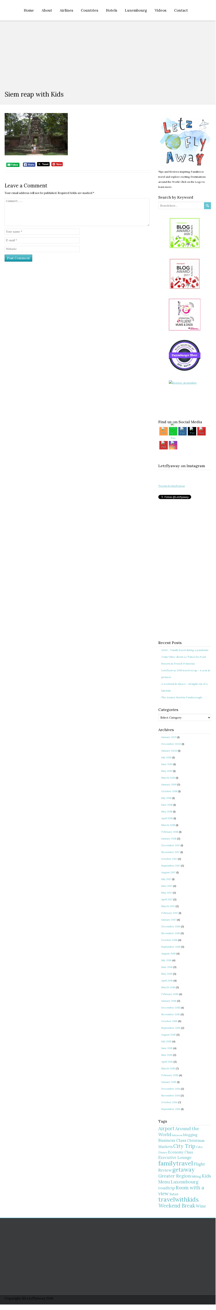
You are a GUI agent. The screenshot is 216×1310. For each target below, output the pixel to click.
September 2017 (170, 865)
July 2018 (166, 798)
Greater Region (174, 1176)
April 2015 (167, 1061)
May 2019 (166, 770)
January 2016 (168, 1000)
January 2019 (168, 784)
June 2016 (167, 967)
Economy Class (180, 1152)
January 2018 (168, 838)
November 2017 (170, 852)
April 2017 (167, 899)
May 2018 (166, 811)
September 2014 (170, 1109)
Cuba (199, 1147)
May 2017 (166, 892)
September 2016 (170, 946)
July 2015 (166, 1041)
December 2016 (170, 926)
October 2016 (169, 940)
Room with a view (181, 1190)
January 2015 (168, 1081)
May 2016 (166, 973)
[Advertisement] (108, 52)
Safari (173, 1194)
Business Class (172, 1140)
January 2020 (169, 750)
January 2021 (168, 737)
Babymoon (177, 1135)
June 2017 (166, 885)
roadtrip (166, 1187)
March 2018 (168, 825)
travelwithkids (178, 1199)
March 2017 (168, 906)
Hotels (111, 10)
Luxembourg (136, 10)
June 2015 (167, 1048)
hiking (196, 1176)
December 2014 (170, 1088)
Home (29, 10)
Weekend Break (176, 1205)
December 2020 (171, 743)
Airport (166, 1128)
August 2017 (168, 872)
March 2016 (168, 987)
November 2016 (170, 933)
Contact (181, 10)
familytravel (175, 1163)
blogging (190, 1135)
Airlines (66, 10)
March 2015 (168, 1068)
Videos (160, 10)
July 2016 (166, 960)
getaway (183, 1169)
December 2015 (170, 1007)
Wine (201, 1206)
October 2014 (169, 1102)
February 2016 (169, 994)
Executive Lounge (175, 1157)
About (47, 10)
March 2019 (168, 777)
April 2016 (167, 980)
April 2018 (167, 818)
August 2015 (168, 1034)
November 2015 (170, 1014)
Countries (89, 10)
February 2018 (169, 831)
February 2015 (169, 1075)
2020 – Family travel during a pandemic (185, 650)
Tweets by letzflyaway (171, 485)
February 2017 (169, 912)
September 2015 (170, 1027)
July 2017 (166, 879)
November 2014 (170, 1095)
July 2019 (166, 757)
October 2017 (169, 858)
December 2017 (170, 845)
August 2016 (168, 953)
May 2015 (166, 1054)
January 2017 (168, 919)
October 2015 (169, 1021)
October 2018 (169, 791)
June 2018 (167, 804)
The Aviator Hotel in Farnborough (181, 697)
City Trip (184, 1146)
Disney (162, 1152)
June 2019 (167, 764)
